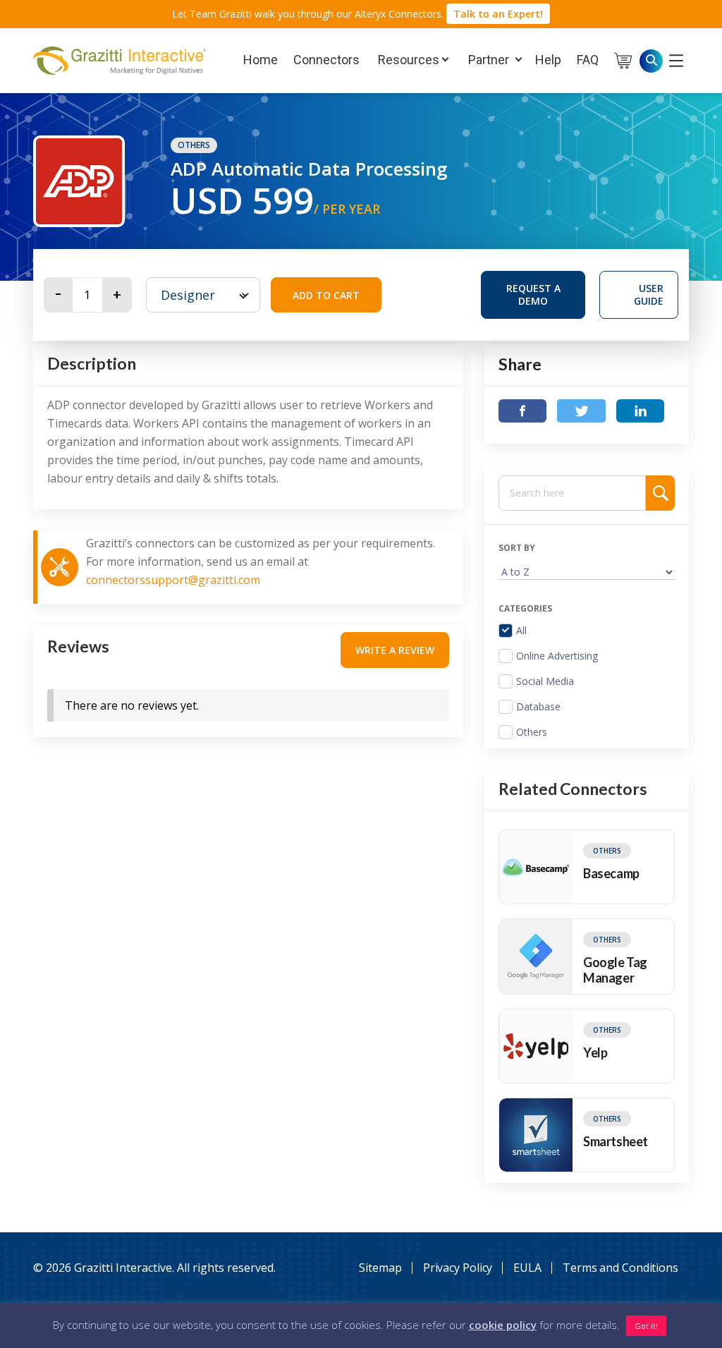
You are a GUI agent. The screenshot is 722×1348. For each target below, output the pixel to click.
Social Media (545, 681)
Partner (487, 59)
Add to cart (326, 295)
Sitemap (380, 1267)
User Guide (648, 294)
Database (538, 706)
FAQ (588, 59)
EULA (527, 1267)
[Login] (676, 60)
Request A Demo (545, 294)
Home (260, 59)
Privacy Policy (458, 1267)
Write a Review (394, 650)
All (521, 630)
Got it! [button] (646, 1325)
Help (548, 59)
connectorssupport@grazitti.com (173, 580)
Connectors (326, 59)
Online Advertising (557, 656)
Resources (407, 59)
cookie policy (503, 1325)
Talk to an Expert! (498, 13)
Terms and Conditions (620, 1267)
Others (194, 145)
